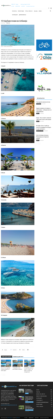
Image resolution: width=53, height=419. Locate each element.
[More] (27, 349)
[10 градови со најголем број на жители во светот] (21, 391)
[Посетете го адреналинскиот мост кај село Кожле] (21, 407)
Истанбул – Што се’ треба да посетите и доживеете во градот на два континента (43, 127)
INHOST (18, 417)
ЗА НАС (12, 6)
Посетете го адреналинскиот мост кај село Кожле (29, 407)
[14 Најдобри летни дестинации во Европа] (18, 363)
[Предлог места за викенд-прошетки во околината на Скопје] (21, 398)
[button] (50, 11)
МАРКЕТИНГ (17, 6)
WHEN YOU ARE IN (40, 130)
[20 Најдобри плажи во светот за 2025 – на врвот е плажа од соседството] (29, 363)
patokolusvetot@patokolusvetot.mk (9, 405)
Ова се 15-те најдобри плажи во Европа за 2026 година (5, 369)
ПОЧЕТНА (14, 11)
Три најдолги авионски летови (43, 102)
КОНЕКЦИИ (15, 14)
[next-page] (4, 375)
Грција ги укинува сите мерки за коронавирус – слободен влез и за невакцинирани (43, 110)
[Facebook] (49, 8)
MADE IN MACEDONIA (29, 401)
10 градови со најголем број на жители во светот (29, 391)
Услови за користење (30, 6)
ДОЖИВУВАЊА (22, 14)
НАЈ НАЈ (35, 11)
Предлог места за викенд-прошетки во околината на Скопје (29, 398)
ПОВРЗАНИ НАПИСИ (6, 356)
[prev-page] (2, 375)
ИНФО (40, 11)
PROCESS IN (10, 417)
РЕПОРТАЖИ (21, 11)
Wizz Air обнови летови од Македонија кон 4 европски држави (42, 137)
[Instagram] (51, 8)
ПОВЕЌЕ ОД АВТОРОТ (18, 356)
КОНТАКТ (23, 6)
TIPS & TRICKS (28, 11)
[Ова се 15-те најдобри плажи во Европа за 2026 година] (6, 363)
